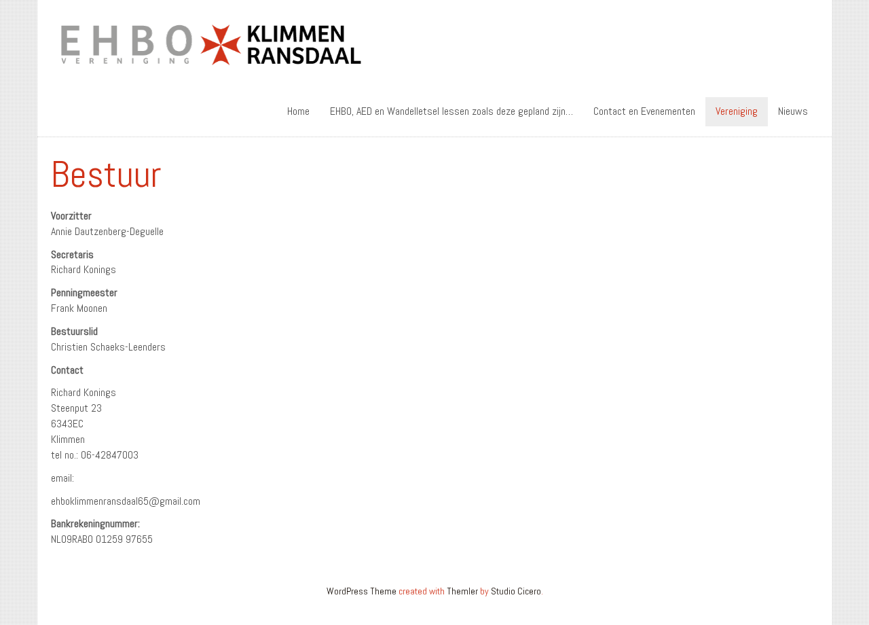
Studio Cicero (516, 591)
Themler (462, 591)
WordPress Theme (361, 591)
